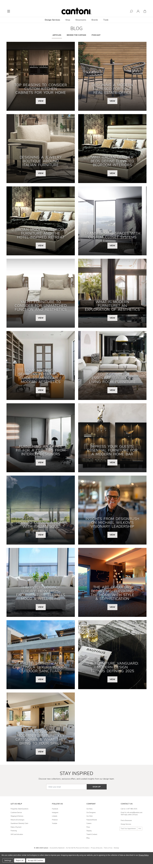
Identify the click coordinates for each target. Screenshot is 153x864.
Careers (88, 823)
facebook (55, 809)
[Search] (131, 12)
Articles (57, 35)
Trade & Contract (91, 834)
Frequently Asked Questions (19, 809)
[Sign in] (138, 12)
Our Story (89, 809)
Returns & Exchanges (17, 820)
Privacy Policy (143, 855)
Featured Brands (91, 820)
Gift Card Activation (17, 834)
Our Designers (91, 813)
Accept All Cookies (35, 860)
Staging (89, 831)
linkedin (54, 816)
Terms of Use (108, 848)
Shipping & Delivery (17, 816)
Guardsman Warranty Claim (19, 823)
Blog (87, 838)
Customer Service (16, 813)
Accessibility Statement (57, 848)
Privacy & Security (96, 848)
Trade (105, 19)
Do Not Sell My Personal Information (77, 848)
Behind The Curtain (76, 35)
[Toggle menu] (9, 11)
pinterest (55, 820)
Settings (7, 860)
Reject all (19, 860)
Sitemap (116, 848)
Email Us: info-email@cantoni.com (131, 813)
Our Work (89, 816)
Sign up (97, 787)
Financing (14, 831)
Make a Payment (16, 827)
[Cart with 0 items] (144, 12)
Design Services (126, 824)
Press (88, 827)
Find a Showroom (126, 820)
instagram (55, 813)
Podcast (96, 35)
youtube (54, 823)
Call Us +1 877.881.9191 (129, 809)
